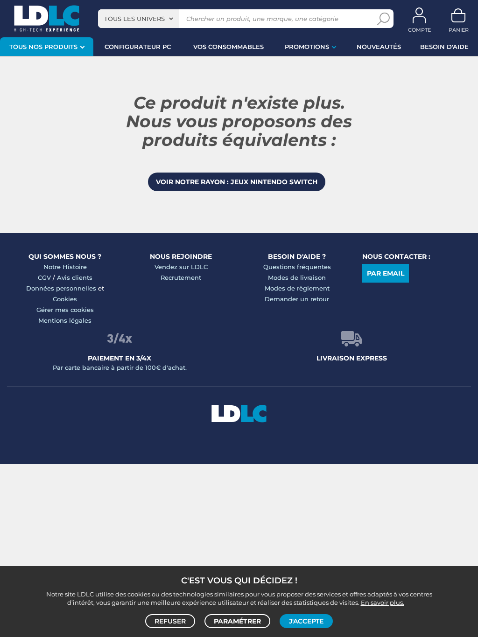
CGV (44, 277)
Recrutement (181, 277)
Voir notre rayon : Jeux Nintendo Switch (236, 182)
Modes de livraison (297, 277)
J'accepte (306, 621)
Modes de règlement (297, 288)
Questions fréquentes (297, 266)
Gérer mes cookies (65, 309)
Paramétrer (237, 621)
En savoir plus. (382, 602)
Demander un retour (297, 299)
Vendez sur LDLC (181, 266)
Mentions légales (64, 320)
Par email (385, 273)
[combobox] (138, 18)
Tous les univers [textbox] (134, 18)
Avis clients (74, 277)
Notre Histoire (65, 266)
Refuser (170, 621)
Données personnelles (61, 288)
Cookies (65, 299)
